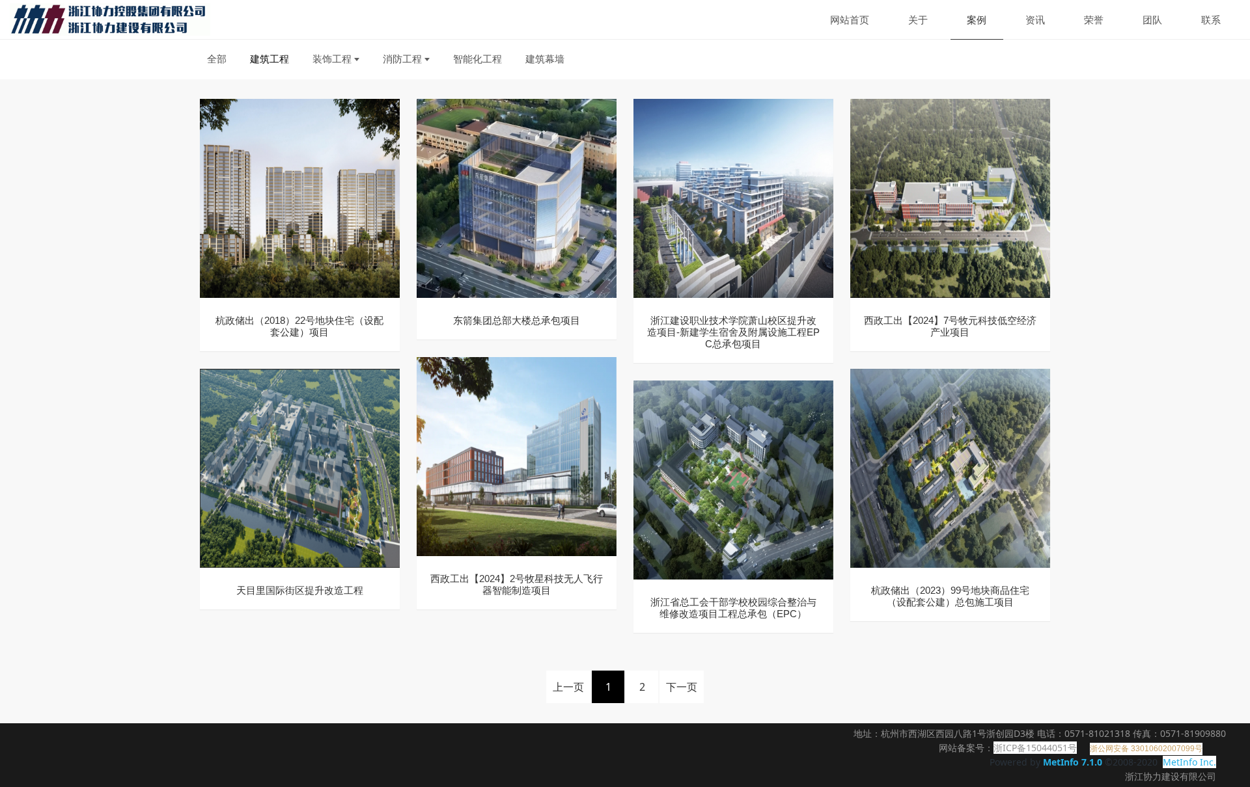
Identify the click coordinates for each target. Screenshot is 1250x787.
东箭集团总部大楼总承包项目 (516, 320)
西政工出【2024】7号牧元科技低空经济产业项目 (950, 326)
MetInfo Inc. (1189, 762)
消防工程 (402, 58)
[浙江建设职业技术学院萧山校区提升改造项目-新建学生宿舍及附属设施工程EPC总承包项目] (733, 197)
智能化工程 (477, 58)
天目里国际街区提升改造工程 (299, 590)
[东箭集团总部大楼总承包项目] (517, 197)
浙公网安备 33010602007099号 (1146, 748)
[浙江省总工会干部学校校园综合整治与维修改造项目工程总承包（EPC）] (733, 479)
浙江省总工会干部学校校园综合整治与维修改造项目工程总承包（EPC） (733, 607)
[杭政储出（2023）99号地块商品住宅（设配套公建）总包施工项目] (950, 467)
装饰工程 (332, 58)
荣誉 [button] (1094, 19)
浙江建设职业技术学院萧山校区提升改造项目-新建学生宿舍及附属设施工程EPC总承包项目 (733, 332)
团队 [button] (1152, 19)
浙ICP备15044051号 (1035, 747)
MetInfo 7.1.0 (1072, 762)
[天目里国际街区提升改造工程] (300, 467)
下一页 (681, 687)
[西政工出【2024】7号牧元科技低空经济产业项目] (950, 197)
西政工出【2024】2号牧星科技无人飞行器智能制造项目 (516, 584)
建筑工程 (269, 58)
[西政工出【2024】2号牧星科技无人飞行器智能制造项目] (517, 455)
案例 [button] (976, 19)
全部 (217, 58)
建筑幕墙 (544, 58)
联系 (1211, 19)
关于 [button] (918, 19)
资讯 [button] (1035, 19)
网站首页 (849, 19)
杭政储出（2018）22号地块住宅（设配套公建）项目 (299, 326)
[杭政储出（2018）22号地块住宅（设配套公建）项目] (300, 197)
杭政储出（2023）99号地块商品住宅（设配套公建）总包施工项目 (950, 596)
